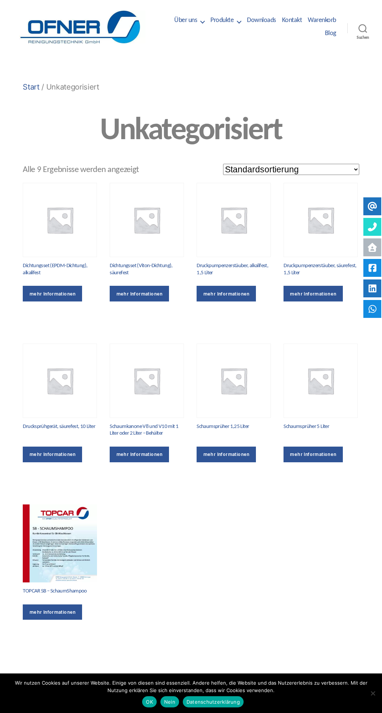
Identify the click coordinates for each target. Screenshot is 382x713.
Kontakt (292, 20)
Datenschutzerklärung (213, 702)
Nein (169, 702)
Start (31, 86)
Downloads (261, 20)
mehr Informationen (52, 294)
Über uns (185, 20)
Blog (330, 33)
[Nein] (372, 693)
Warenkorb (322, 20)
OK (149, 702)
